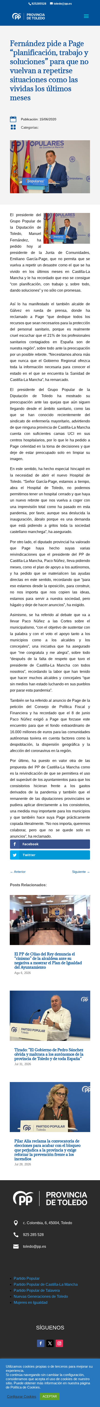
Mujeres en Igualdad (30, 1302)
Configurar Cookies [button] (21, 1396)
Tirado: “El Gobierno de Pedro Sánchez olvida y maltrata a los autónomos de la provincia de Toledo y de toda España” (48, 1054)
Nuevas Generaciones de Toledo (41, 1296)
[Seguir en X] (50, 1343)
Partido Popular (27, 1278)
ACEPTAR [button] (50, 1396)
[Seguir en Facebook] (40, 1343)
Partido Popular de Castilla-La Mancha (46, 1284)
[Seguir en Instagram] (59, 1343)
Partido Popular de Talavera (37, 1290)
